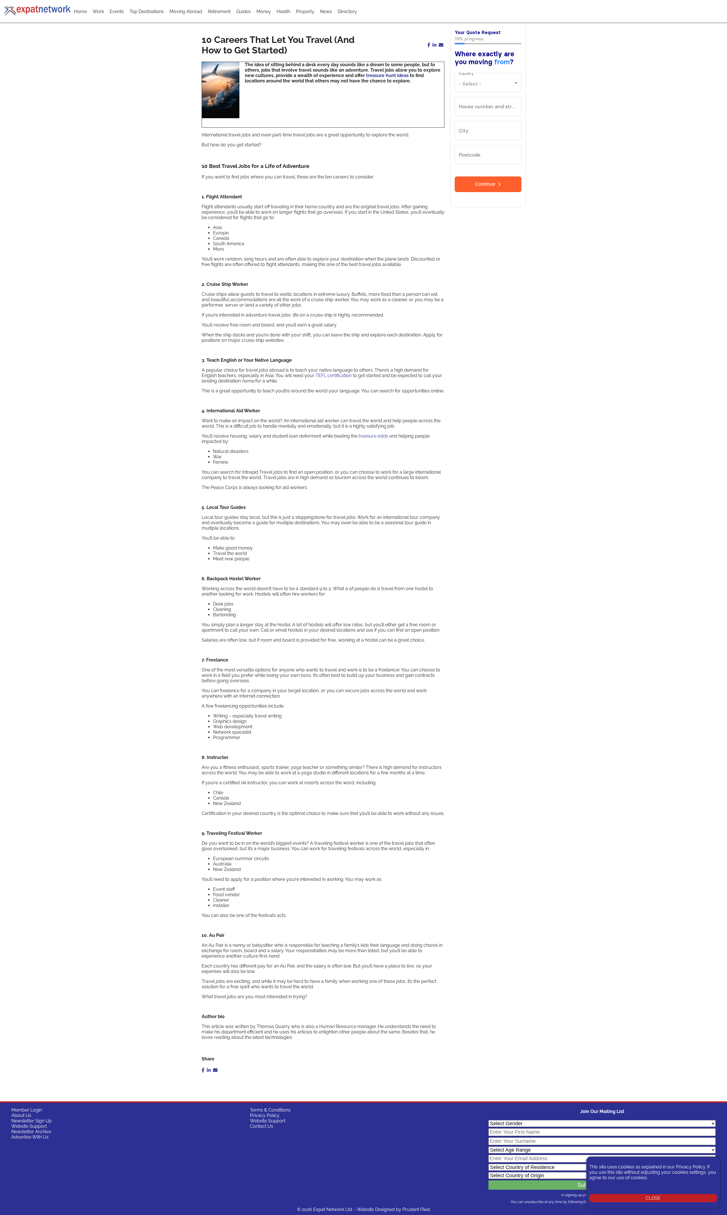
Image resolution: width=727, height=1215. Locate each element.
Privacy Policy (264, 1115)
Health (283, 11)
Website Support (29, 1126)
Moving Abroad (186, 11)
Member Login (26, 1110)
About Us (21, 1115)
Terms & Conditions (270, 1110)
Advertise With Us (30, 1137)
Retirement (219, 11)
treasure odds (373, 436)
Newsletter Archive (31, 1131)
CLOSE (653, 1198)
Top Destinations (146, 11)
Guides (243, 11)
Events (117, 11)
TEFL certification (334, 375)
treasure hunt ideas (387, 75)
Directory (347, 11)
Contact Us (261, 1126)
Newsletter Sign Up (31, 1121)
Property (305, 11)
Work (98, 11)
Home (80, 11)
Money (263, 11)
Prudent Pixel (416, 1209)
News (326, 11)
